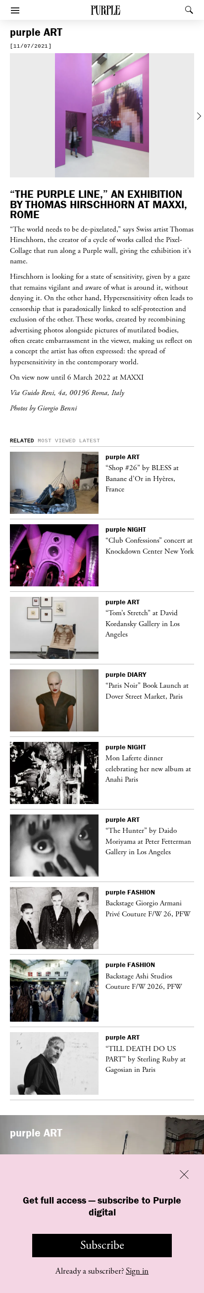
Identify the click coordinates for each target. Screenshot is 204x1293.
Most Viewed (57, 441)
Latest (89, 441)
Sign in (137, 1271)
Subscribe (102, 1245)
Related (22, 441)
